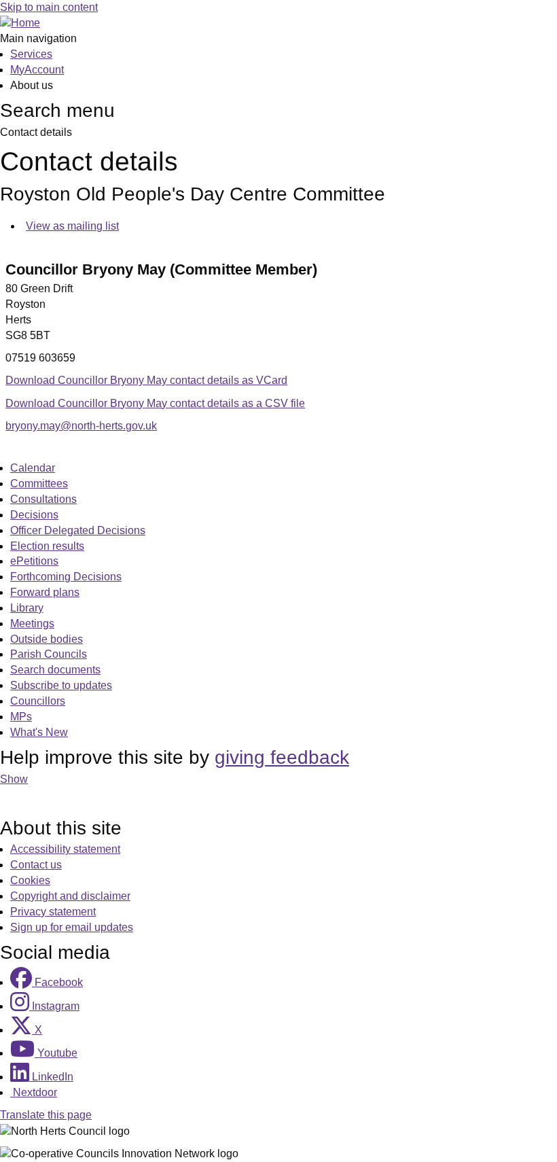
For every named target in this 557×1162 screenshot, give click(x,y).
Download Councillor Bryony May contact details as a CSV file (155, 403)
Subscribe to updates (61, 685)
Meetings (32, 623)
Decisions (34, 515)
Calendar (32, 468)
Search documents (55, 669)
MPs (21, 716)
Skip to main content (49, 7)
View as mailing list (72, 226)
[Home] (20, 23)
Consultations (43, 499)
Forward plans (44, 592)
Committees (39, 483)
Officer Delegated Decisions (77, 530)
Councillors (37, 701)
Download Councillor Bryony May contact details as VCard (146, 380)
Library (26, 608)
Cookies (30, 880)
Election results (47, 546)
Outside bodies (46, 639)
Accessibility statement (65, 849)
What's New (39, 732)
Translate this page (46, 1115)
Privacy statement (53, 911)
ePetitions (34, 561)
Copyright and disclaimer (70, 896)
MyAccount (37, 69)
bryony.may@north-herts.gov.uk (81, 426)
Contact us (36, 864)
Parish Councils (48, 654)
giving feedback (282, 757)
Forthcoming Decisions (66, 576)
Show (14, 779)
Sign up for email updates (71, 927)
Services (31, 54)
